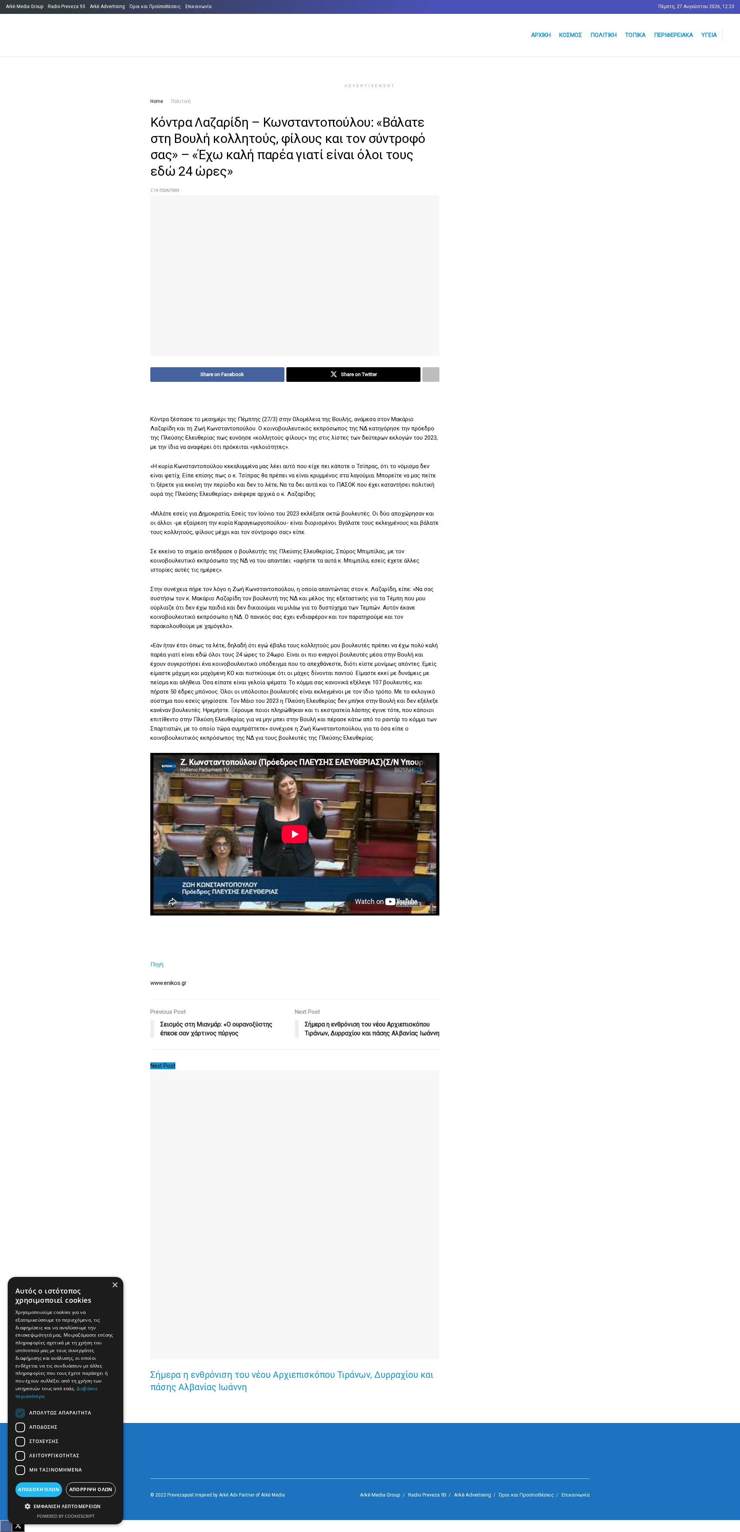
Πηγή (156, 964)
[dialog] (65, 1400)
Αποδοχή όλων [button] (38, 1489)
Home (156, 101)
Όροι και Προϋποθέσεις (155, 6)
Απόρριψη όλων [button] (91, 1489)
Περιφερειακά (673, 35)
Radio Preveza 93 (66, 6)
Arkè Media (273, 1495)
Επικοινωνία (198, 6)
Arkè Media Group (24, 6)
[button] (65, 1506)
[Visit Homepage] (98, 35)
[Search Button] (731, 35)
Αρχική (541, 35)
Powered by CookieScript (65, 1516)
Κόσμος (570, 35)
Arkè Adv (228, 1495)
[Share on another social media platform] (430, 374)
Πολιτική (603, 35)
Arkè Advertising (107, 6)
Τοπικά (635, 35)
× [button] (115, 1285)
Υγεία (709, 35)
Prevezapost (180, 1495)
